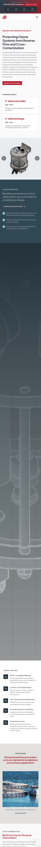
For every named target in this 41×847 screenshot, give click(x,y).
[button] (4, 158)
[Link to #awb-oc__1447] (37, 17)
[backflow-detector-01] (20, 158)
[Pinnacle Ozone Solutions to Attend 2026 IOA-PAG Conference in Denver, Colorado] (20, 4)
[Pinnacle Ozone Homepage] (5, 17)
